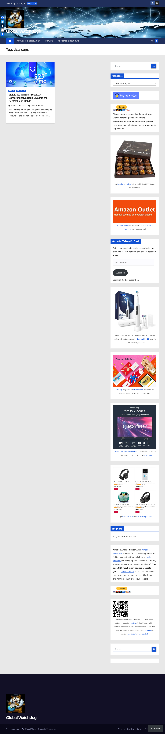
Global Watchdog (22, 31)
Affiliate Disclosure (68, 41)
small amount (127, 571)
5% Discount (147, 455)
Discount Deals (128, 517)
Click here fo (138, 390)
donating (132, 623)
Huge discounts (123, 225)
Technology (21, 91)
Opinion (11, 91)
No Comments (38, 106)
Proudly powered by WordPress (18, 729)
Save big (119, 390)
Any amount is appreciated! (138, 634)
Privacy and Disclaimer (28, 41)
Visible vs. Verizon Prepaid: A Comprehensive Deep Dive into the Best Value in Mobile (27, 98)
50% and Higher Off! (144, 517)
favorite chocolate (124, 184)
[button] (152, 41)
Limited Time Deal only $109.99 (125, 452)
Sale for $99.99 (143, 339)
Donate (49, 41)
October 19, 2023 (19, 106)
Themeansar (51, 729)
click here (148, 630)
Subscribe (120, 273)
